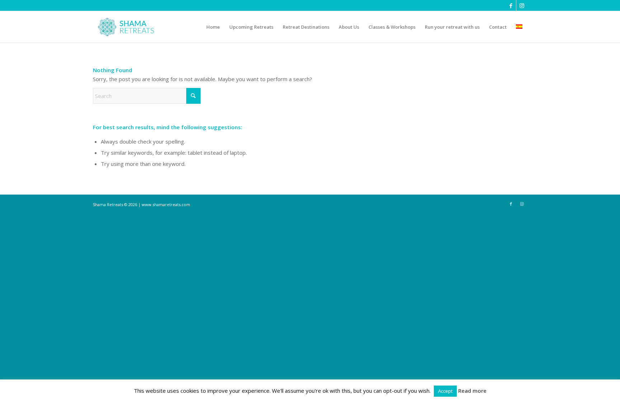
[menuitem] (213, 27)
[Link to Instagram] (521, 5)
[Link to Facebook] (511, 5)
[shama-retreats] (127, 27)
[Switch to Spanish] (519, 27)
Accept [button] (445, 391)
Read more (472, 390)
